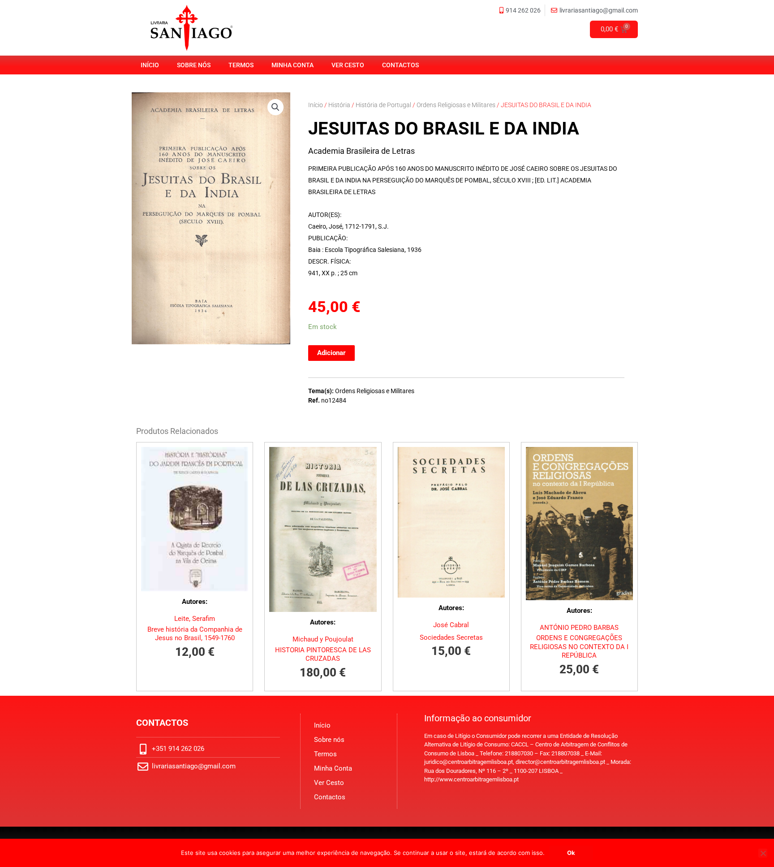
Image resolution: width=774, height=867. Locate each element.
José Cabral (451, 625)
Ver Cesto (347, 65)
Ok (571, 852)
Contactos (400, 65)
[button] (275, 107)
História (339, 104)
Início (150, 65)
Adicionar (331, 353)
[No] (762, 853)
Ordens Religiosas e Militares (456, 104)
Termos (241, 65)
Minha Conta (292, 65)
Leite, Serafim (194, 619)
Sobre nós (194, 65)
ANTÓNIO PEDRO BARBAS (579, 628)
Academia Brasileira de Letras (361, 151)
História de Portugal (383, 104)
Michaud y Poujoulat (322, 639)
